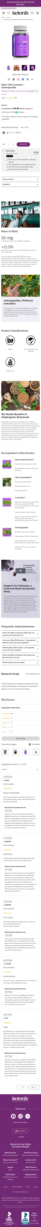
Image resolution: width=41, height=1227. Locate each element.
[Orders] (32, 12)
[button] (3, 68)
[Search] (8, 12)
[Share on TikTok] (13, 79)
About (27, 1187)
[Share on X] (27, 80)
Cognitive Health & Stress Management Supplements (18, 19)
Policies (6, 1187)
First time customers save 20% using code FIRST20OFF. (20, 3)
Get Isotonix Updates (20, 1122)
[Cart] (37, 12)
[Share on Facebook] (23, 80)
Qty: (4, 144)
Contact (35, 1187)
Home (3, 17)
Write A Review (20, 738)
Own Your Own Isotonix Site (20, 1192)
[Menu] (3, 12)
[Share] (27, 1116)
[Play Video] (20, 571)
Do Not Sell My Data (17, 1187)
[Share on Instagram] (18, 79)
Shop (8, 17)
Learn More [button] (5, 119)
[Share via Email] (9, 79)
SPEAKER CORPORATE (8, 8)
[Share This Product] (32, 79)
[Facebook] (13, 1116)
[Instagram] (20, 1116)
